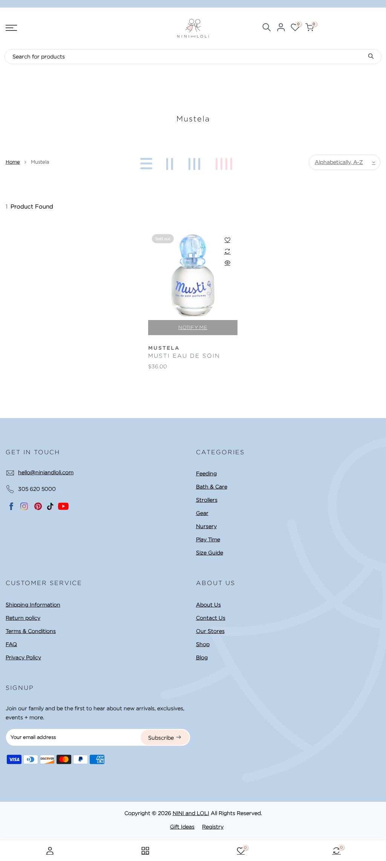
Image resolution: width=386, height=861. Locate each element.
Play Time (208, 539)
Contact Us (210, 618)
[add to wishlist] (227, 239)
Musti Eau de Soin (184, 356)
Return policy (23, 618)
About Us (208, 605)
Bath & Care (211, 487)
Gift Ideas (182, 827)
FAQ (11, 644)
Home (13, 162)
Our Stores (210, 631)
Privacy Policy (23, 657)
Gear (202, 513)
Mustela (164, 348)
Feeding (206, 473)
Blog (202, 657)
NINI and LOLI (191, 813)
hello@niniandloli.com (46, 472)
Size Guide (209, 553)
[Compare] (227, 251)
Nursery (206, 526)
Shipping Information (33, 605)
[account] (281, 28)
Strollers (207, 500)
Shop (203, 644)
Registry (213, 827)
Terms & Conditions (31, 631)
